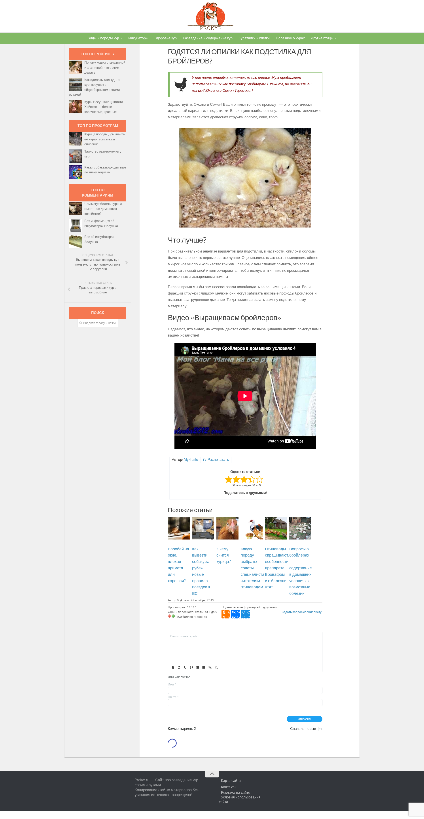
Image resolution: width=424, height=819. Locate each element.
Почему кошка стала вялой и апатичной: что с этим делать (104, 68)
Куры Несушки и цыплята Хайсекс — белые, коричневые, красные (103, 107)
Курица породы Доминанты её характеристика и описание (104, 139)
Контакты (228, 787)
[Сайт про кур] (212, 16)
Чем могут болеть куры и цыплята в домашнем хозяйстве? (103, 209)
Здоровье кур (166, 38)
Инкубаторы (138, 38)
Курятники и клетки (254, 38)
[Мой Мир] (245, 614)
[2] (173, 616)
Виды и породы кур (103, 38)
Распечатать (218, 459)
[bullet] (204, 667)
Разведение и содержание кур (208, 38)
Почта (173, 696)
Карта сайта (231, 781)
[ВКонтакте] (235, 614)
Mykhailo (191, 459)
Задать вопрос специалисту (302, 612)
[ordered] (198, 667)
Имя (172, 684)
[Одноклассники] (225, 614)
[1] (169, 616)
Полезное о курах (290, 38)
